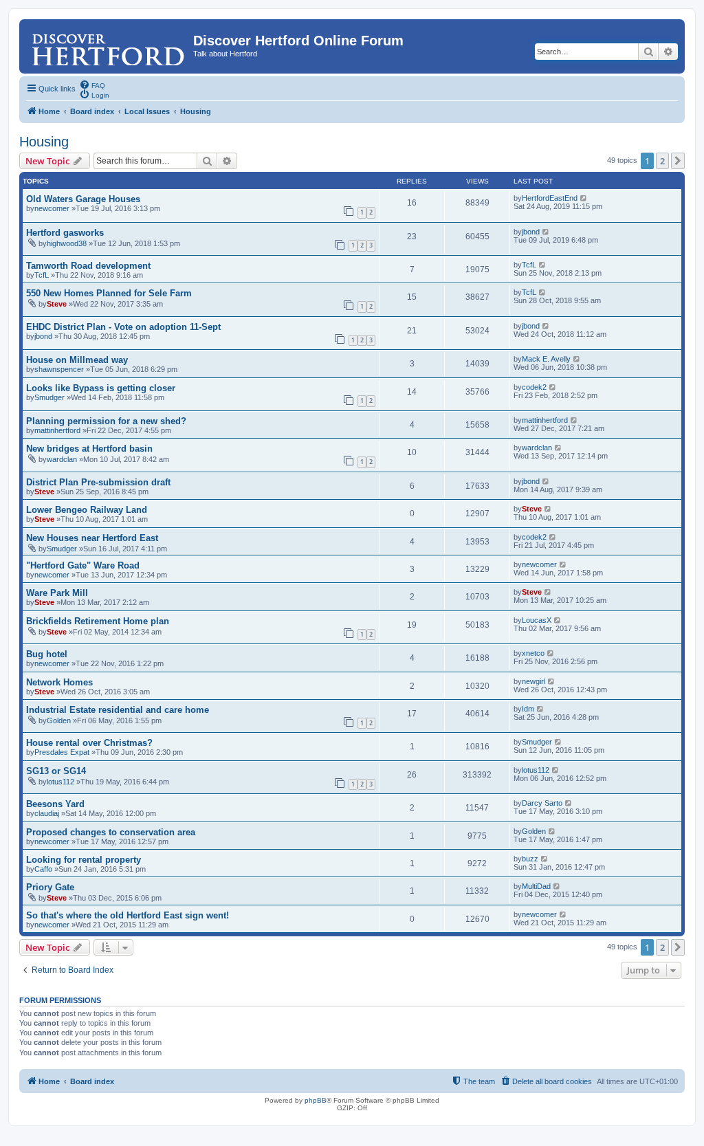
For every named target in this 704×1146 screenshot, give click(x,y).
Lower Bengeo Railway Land (86, 510)
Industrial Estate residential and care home (117, 710)
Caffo (43, 869)
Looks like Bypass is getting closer (100, 388)
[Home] (108, 45)
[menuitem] (92, 84)
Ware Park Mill (57, 593)
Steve (57, 304)
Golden (59, 720)
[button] (678, 161)
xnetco (533, 653)
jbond (531, 232)
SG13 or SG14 (56, 771)
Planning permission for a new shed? (106, 421)
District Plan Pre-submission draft (98, 482)
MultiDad (536, 886)
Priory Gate (50, 887)
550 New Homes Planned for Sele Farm (109, 293)
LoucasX (536, 620)
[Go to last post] (584, 198)
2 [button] (662, 161)
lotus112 (60, 782)
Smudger (49, 397)
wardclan (62, 459)
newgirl (533, 681)
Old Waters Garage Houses (83, 199)
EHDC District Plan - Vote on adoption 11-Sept (123, 327)
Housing (44, 141)
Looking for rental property (83, 860)
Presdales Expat (61, 752)
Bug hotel (46, 654)
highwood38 (67, 243)
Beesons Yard (55, 804)
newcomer (51, 208)
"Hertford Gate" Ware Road (83, 565)
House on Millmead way (77, 360)
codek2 (534, 387)
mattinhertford (57, 430)
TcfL (41, 275)
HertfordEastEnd (550, 198)
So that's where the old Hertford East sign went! (127, 915)
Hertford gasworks (65, 233)
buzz (530, 859)
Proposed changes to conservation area (110, 832)
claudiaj (46, 813)
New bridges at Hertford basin (89, 448)
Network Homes (59, 682)
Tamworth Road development (88, 266)
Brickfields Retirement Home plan (97, 621)
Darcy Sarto (542, 803)
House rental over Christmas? (89, 743)
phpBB (316, 1100)
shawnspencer (59, 369)
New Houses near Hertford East (92, 538)
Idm (528, 709)
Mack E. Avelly (546, 359)
